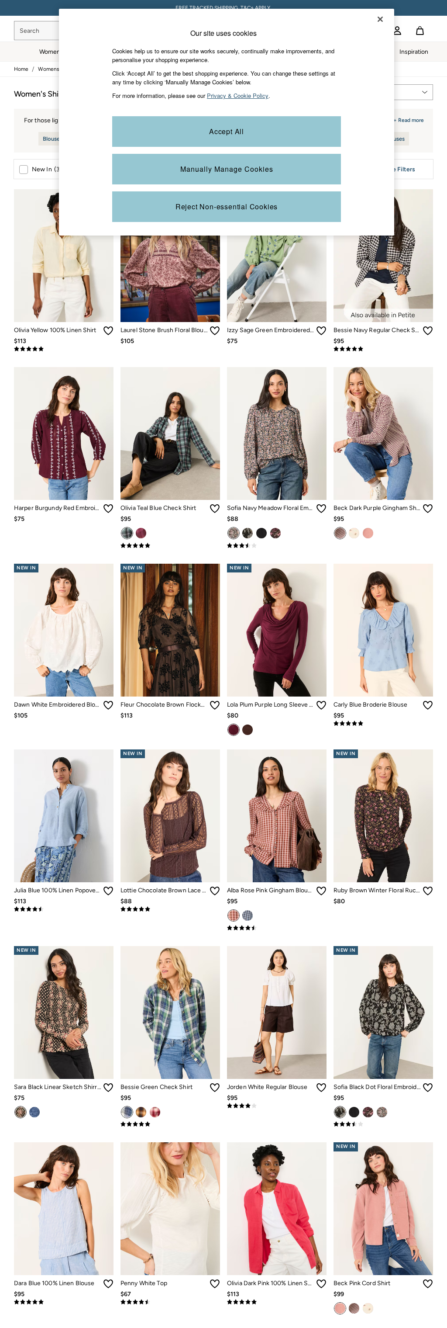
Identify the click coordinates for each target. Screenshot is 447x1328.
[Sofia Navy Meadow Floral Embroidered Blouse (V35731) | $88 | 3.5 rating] (277, 545)
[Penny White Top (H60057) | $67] (170, 1208)
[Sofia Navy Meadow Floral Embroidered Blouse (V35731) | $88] (277, 433)
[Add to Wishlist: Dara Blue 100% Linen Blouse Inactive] (108, 1284)
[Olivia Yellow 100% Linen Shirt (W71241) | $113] (63, 255)
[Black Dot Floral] (247, 533)
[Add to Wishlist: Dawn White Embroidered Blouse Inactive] (108, 705)
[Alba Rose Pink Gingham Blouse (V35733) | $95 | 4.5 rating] (277, 928)
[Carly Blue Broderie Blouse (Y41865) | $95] (383, 630)
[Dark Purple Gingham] (340, 533)
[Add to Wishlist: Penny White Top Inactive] (215, 1284)
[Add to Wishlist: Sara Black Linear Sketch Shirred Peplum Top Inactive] (108, 1087)
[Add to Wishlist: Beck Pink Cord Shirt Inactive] (428, 1284)
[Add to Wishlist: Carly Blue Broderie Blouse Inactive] (428, 705)
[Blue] (247, 915)
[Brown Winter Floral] (275, 533)
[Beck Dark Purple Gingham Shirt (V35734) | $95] (383, 433)
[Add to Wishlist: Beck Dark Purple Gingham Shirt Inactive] (428, 508)
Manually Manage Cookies (226, 169)
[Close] (380, 19)
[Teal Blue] (127, 533)
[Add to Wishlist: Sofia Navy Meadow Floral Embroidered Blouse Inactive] (321, 508)
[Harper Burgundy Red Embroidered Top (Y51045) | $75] (63, 433)
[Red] (155, 1112)
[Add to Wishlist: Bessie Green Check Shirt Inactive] (215, 1087)
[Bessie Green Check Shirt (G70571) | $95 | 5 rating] (170, 1124)
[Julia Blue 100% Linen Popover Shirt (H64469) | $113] (63, 815)
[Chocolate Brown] (247, 730)
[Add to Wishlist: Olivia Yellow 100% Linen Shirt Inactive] (108, 331)
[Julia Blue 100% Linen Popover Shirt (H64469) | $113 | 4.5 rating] (63, 909)
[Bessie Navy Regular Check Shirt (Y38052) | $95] (383, 255)
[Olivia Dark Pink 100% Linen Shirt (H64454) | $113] (277, 1208)
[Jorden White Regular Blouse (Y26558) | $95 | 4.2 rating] (277, 1106)
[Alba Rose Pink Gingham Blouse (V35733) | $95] (277, 815)
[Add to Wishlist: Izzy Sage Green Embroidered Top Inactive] (321, 331)
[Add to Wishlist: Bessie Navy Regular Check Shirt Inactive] (428, 331)
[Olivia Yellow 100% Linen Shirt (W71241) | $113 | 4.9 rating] (63, 349)
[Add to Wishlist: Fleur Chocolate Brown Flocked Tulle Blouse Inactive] (215, 705)
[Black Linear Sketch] (20, 1112)
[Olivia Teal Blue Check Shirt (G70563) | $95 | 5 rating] (170, 545)
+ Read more (408, 119)
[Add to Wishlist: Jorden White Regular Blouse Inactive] (321, 1087)
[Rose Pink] (233, 915)
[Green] (127, 1112)
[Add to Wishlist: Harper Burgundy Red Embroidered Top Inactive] (108, 508)
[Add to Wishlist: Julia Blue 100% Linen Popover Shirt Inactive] (108, 891)
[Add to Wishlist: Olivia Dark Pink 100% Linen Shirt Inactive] (321, 1284)
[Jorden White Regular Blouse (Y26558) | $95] (277, 1012)
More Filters (398, 169)
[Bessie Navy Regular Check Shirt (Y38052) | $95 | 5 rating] (383, 349)
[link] (397, 30)
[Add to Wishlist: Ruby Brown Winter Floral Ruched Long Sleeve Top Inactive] (428, 891)
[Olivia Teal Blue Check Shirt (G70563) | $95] (170, 433)
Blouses (52, 138)
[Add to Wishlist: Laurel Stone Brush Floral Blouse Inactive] (215, 331)
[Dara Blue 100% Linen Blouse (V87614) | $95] (63, 1208)
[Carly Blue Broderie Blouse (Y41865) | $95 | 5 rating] (383, 723)
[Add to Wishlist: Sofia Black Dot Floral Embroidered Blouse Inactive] (428, 1087)
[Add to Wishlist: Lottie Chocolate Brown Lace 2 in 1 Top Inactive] (215, 891)
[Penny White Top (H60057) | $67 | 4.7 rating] (170, 1302)
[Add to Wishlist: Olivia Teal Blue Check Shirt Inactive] (215, 508)
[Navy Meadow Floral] (233, 533)
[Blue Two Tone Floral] (34, 1112)
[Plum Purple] (233, 729)
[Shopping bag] (420, 30)
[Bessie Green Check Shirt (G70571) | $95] (170, 1012)
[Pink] (141, 533)
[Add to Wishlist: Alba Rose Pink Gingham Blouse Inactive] (321, 891)
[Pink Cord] (368, 533)
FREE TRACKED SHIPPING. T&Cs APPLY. (223, 8)
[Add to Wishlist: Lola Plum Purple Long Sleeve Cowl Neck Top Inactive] (321, 705)
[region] (226, 122)
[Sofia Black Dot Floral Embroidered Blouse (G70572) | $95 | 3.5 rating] (383, 1124)
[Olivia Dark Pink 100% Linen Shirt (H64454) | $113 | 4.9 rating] (277, 1302)
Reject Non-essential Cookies (226, 206)
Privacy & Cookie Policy (237, 95)
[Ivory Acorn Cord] (354, 533)
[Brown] (141, 1112)
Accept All (226, 131)
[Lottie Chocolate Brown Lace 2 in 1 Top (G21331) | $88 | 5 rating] (170, 909)
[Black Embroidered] (261, 533)
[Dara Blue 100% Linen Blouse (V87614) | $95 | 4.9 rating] (63, 1302)
